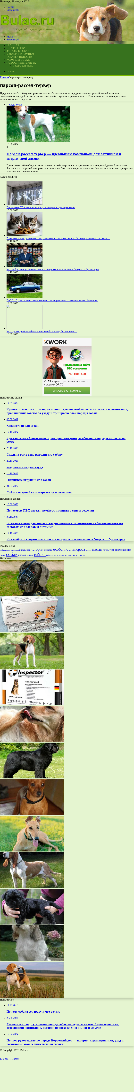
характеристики (72, 555)
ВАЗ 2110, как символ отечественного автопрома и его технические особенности (52, 300)
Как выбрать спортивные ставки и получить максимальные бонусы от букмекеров (53, 269)
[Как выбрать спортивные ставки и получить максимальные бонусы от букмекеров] (24, 266)
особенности (63, 549)
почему (107, 550)
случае (2, 555)
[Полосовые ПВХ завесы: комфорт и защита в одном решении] (24, 204)
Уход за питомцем (20, 54)
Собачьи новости (19, 56)
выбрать (3, 550)
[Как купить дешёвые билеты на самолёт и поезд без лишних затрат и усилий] (24, 328)
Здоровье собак (18, 51)
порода (79, 549)
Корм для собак (18, 59)
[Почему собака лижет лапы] (32, 741)
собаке (30, 555)
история (37, 549)
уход (62, 555)
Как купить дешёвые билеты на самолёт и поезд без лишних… (42, 331)
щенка (82, 555)
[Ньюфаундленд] (32, 777)
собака (22, 555)
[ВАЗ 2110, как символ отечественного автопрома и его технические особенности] (24, 297)
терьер (56, 555)
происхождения (121, 549)
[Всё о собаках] (27, 31)
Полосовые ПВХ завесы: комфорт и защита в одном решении (41, 207)
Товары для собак (23, 65)
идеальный (24, 550)
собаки (40, 554)
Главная (4, 77)
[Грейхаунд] (32, 850)
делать (16, 550)
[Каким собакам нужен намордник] (32, 595)
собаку (49, 555)
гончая (10, 550)
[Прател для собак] (32, 631)
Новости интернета (21, 62)
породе (88, 550)
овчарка (48, 550)
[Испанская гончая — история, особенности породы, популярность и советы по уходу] (32, 887)
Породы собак (17, 48)
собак (11, 554)
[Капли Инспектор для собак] (32, 704)
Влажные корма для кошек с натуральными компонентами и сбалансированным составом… (58, 238)
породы (97, 549)
